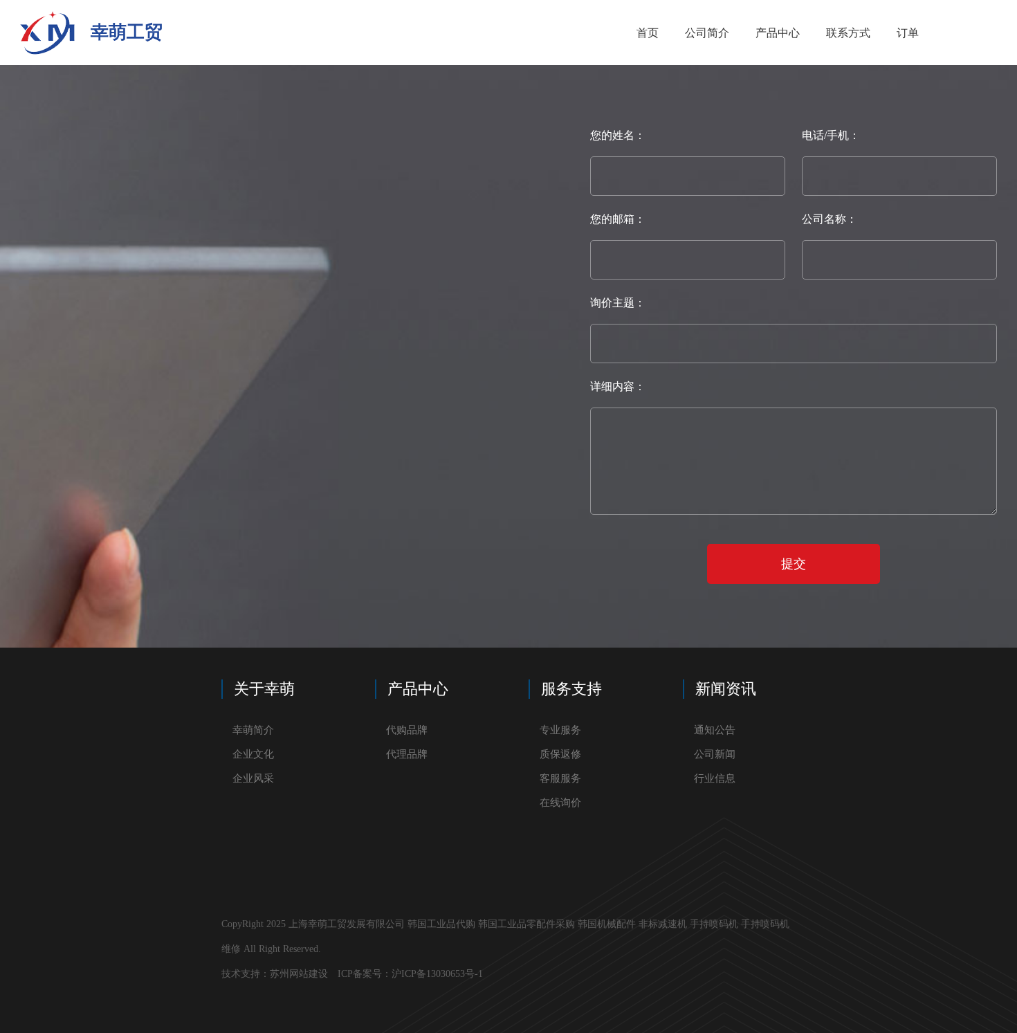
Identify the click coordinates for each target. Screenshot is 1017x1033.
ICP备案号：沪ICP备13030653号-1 (412, 974)
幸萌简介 (253, 729)
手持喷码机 (714, 924)
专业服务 (560, 729)
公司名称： (829, 219)
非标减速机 (663, 924)
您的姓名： (617, 135)
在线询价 (560, 802)
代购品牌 (407, 729)
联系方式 (848, 33)
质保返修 (560, 754)
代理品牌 (407, 754)
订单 (908, 33)
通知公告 (714, 729)
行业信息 (714, 778)
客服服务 (560, 778)
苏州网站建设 (299, 974)
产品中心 (777, 33)
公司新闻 (714, 754)
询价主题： (617, 303)
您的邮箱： (617, 219)
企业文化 (253, 754)
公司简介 (707, 33)
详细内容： (617, 386)
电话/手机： (831, 135)
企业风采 (253, 778)
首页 (647, 33)
